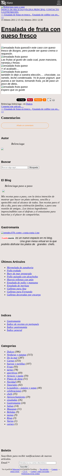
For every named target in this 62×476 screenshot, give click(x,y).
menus (10, 415)
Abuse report (15, 472)
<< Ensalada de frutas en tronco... (16, 14)
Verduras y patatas (16, 354)
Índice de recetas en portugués (23, 324)
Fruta (10, 366)
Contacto (54, 469)
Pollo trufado (14, 270)
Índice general (14, 330)
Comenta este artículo (11, 106)
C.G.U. (25, 472)
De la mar (12, 357)
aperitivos (12, 372)
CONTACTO (52, 9)
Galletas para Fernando (19, 291)
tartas (10, 369)
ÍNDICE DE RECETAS (12, 9)
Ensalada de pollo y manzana (22, 282)
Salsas (10, 405)
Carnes (10, 360)
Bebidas (11, 412)
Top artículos (44, 469)
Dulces (29, 104)
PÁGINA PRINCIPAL (35, 9)
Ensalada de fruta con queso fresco (30, 32)
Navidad (11, 381)
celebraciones (14, 390)
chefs (9, 393)
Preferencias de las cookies (30, 474)
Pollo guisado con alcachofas (22, 276)
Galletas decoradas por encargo (24, 294)
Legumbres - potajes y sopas (22, 387)
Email (4, 462)
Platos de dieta (15, 378)
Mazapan (12, 409)
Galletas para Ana (16, 288)
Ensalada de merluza (18, 285)
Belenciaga (16, 469)
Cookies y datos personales (40, 472)
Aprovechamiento (16, 396)
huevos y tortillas (16, 363)
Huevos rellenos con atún (20, 279)
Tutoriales (12, 384)
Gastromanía (13, 321)
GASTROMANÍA (10, 12)
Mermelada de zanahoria (20, 267)
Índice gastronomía (17, 327)
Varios (10, 421)
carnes (10, 424)
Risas (10, 418)
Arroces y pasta (15, 375)
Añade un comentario (25, 125)
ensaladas (12, 399)
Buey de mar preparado (19, 273)
